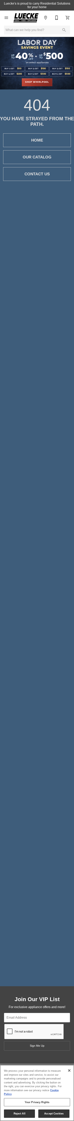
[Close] (69, 1070)
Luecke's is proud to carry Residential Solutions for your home (37, 5)
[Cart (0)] (67, 17)
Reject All (19, 1113)
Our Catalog (37, 157)
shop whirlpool (37, 82)
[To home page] (25, 17)
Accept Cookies (54, 1113)
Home (37, 140)
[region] (37, 1093)
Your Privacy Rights (37, 1102)
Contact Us (37, 174)
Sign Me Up (37, 1045)
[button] (6, 17)
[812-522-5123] (56, 17)
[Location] (45, 17)
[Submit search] (64, 30)
